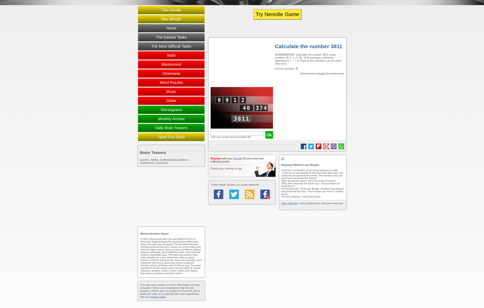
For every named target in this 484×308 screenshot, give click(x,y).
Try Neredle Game (277, 14)
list (239, 168)
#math (321, 73)
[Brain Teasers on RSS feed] (249, 194)
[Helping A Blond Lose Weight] (312, 159)
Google (237, 158)
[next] (325, 28)
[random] (277, 28)
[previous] (229, 28)
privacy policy (158, 296)
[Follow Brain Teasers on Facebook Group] (265, 194)
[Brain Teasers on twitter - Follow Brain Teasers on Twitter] (234, 194)
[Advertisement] (242, 63)
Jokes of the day (289, 203)
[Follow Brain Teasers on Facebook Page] (218, 194)
